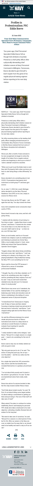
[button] (16, 3)
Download (12, 106)
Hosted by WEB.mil (15, 467)
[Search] (29, 8)
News (16, 13)
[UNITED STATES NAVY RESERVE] (7, 456)
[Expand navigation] (4, 8)
